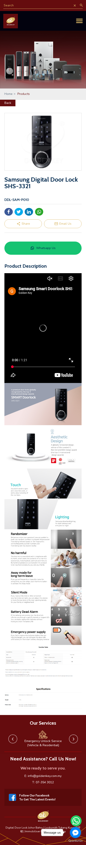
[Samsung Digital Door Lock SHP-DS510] (43, 467)
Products (23, 94)
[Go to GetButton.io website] (75, 841)
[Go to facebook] (75, 832)
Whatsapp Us (46, 248)
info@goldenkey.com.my (45, 776)
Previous (12, 739)
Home (9, 94)
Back (7, 103)
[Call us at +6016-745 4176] (71, 17)
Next (73, 739)
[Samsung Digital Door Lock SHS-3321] (43, 141)
